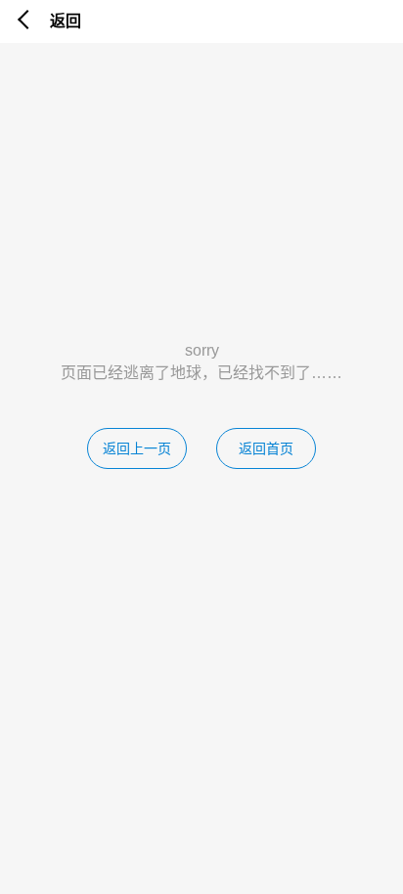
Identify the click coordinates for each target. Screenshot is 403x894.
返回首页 (266, 448)
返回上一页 (137, 448)
